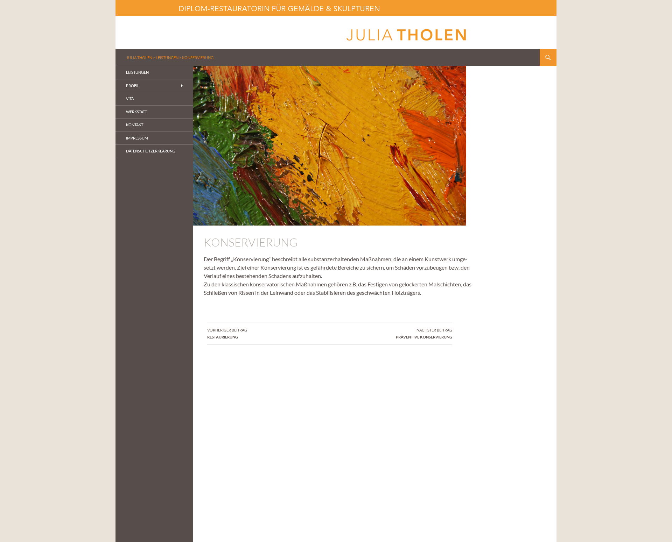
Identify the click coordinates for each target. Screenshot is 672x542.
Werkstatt (136, 111)
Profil (132, 85)
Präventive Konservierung (424, 333)
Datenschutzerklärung (150, 151)
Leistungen (167, 57)
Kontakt (134, 124)
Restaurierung (227, 333)
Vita (130, 98)
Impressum (137, 138)
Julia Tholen (139, 57)
